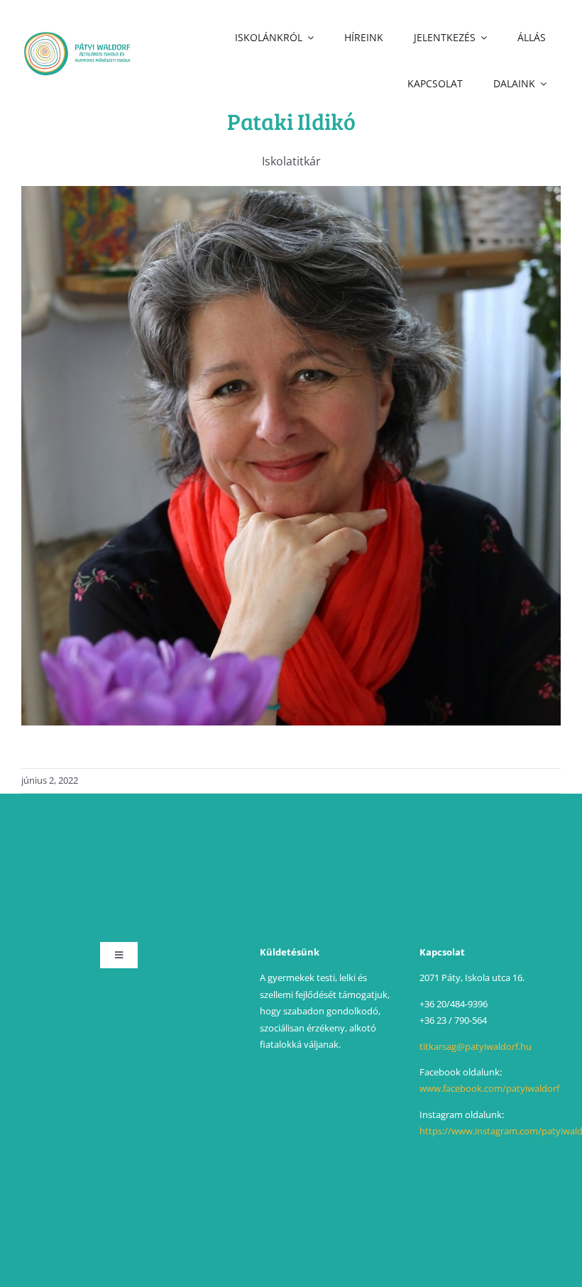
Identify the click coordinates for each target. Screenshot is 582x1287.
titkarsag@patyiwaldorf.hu (475, 1046)
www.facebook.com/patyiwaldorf (489, 1088)
